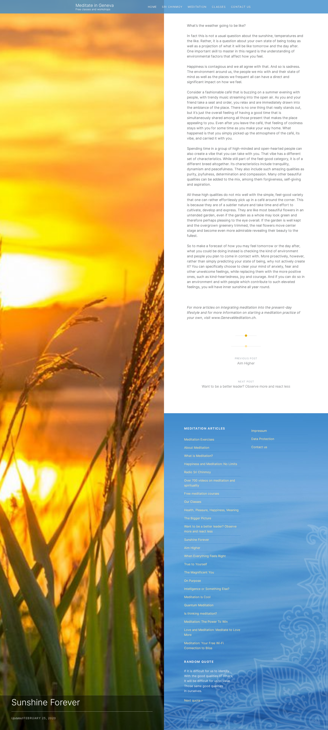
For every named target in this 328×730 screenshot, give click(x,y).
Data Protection (262, 439)
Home (152, 6)
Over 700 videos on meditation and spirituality (209, 483)
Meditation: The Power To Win (206, 622)
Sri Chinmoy (172, 6)
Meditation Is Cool (197, 597)
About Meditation (196, 447)
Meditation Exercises (199, 439)
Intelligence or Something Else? (206, 589)
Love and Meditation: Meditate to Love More (212, 632)
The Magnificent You (199, 572)
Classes (219, 6)
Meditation (197, 6)
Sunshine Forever (196, 540)
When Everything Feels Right (205, 556)
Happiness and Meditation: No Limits (210, 464)
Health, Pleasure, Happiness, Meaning (211, 510)
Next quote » (193, 700)
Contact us (241, 6)
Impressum (259, 431)
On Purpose (192, 581)
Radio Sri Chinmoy (197, 472)
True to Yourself (195, 564)
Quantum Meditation (198, 605)
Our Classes (192, 502)
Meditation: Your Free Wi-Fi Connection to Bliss (204, 645)
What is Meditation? (198, 456)
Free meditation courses (201, 493)
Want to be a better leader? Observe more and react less (210, 528)
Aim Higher (192, 548)
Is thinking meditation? (200, 613)
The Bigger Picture (197, 518)
